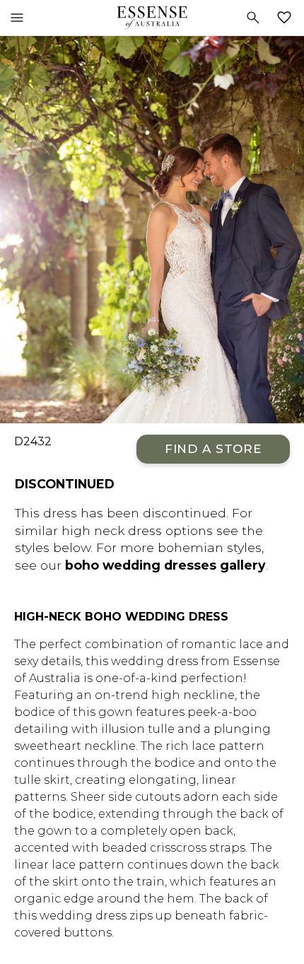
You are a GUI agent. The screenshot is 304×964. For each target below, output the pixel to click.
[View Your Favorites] (287, 17)
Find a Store (213, 449)
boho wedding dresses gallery (165, 565)
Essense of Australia (152, 17)
